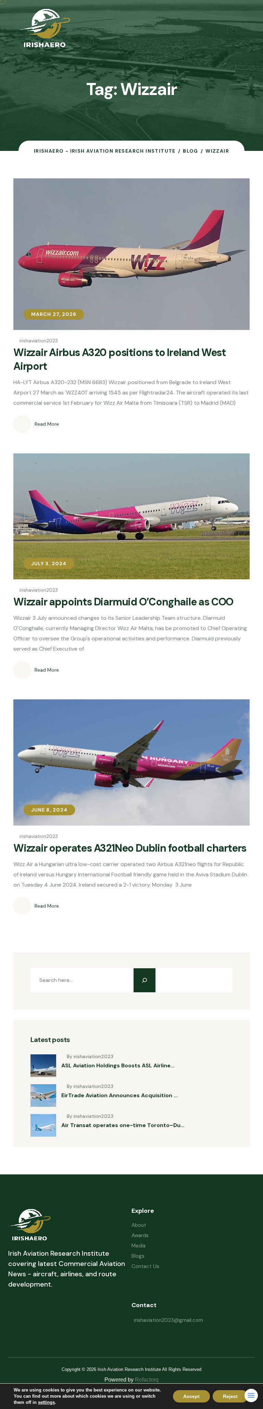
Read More (47, 424)
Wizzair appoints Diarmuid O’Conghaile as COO (123, 601)
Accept (191, 1396)
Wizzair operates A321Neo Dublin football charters (129, 848)
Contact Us (145, 1266)
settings (46, 1402)
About (139, 1225)
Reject (230, 1396)
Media (139, 1245)
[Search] (144, 980)
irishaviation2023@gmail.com (168, 1320)
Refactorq (147, 1380)
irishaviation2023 (39, 341)
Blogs (138, 1256)
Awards (140, 1235)
